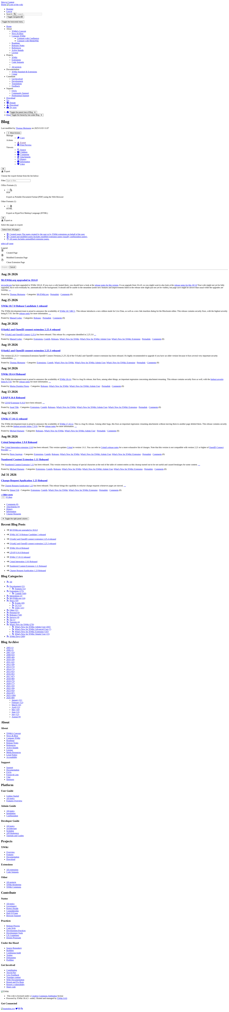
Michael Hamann (17, 431)
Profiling (10, 960)
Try (7, 100)
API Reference (12, 833)
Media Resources (13, 752)
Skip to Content (7, 2)
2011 (10, 662)
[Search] (15, 14)
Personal (15, 612)
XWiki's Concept (19, 31)
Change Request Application (17, 486)
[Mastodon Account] (8, 1008)
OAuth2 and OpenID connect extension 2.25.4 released (30, 329)
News (14, 601)
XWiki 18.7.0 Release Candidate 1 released (24, 306)
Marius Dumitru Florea (19, 386)
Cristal (14, 74)
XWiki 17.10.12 (66, 424)
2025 (11, 695)
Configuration (12, 816)
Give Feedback (12, 975)
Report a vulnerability (15, 984)
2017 (10, 676)
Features (20, 589)
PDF (8, 192)
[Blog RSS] (22, 1008)
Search (9, 14)
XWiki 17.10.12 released (14, 418)
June (15, 712)
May (15, 710)
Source (23, 150)
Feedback (16, 86)
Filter (3, 180)
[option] (117, 193)
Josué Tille (14, 407)
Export (23, 142)
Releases (37, 318)
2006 (10, 650)
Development (17, 81)
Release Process (13, 926)
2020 (10, 683)
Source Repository (14, 948)
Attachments (25, 157)
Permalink (54, 294)
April (16, 707)
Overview (10, 852)
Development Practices (16, 930)
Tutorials (15, 622)
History (23, 159)
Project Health (12, 908)
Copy (22, 138)
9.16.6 (22, 403)
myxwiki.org (6, 285)
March (16, 705)
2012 (10, 664)
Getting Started (12, 796)
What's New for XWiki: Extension (126, 339)
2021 (10, 686)
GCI (18, 605)
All (10, 582)
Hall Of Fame (12, 913)
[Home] (7, 112)
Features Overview (14, 801)
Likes (22, 164)
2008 (10, 655)
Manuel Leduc (16, 318)
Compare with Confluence (28, 38)
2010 (10, 659)
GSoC (19, 608)
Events (20, 603)
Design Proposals (13, 938)
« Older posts (7, 495)
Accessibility (11, 757)
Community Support (20, 93)
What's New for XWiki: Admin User (95, 339)
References (16, 48)
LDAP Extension (12, 403)
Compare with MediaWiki (28, 41)
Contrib (47, 339)
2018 (10, 679)
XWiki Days (17, 636)
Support (9, 767)
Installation (11, 813)
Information (25, 162)
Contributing (11, 970)
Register (9, 9)
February (17, 702)
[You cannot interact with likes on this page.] (3, 497)
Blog (8, 115)
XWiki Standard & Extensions (24, 72)
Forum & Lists (12, 775)
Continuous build (13, 953)
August (16, 717)
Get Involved (17, 79)
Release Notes (12, 743)
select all (4, 243)
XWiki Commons (13, 887)
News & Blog (17, 33)
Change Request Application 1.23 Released (24, 480)
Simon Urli (14, 490)
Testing (9, 955)
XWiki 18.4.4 (65, 379)
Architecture (11, 828)
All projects (16, 67)
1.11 (32, 464)
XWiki (14, 57)
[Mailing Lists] (19, 1008)
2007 (10, 652)
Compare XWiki (18, 36)
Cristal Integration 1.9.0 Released (19, 442)
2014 (10, 669)
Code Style (11, 928)
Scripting (10, 831)
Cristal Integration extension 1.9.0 (19, 447)
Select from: (10, 230)
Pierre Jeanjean (16, 454)
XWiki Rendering (13, 885)
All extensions (12, 870)
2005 (10, 648)
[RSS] (7, 582)
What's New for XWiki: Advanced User (33, 629)
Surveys (14, 617)
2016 (10, 674)
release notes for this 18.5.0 (185, 285)
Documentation (12, 770)
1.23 (31, 486)
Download (10, 98)
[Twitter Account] (16, 1008)
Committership (12, 911)
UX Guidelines (12, 935)
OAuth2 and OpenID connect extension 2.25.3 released (30, 350)
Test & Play (11, 972)
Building (10, 950)
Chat (8, 777)
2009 (10, 657)
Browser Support (13, 916)
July (15, 714)
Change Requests (13, 514)
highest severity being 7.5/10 (25, 426)
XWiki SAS (62, 998)
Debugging (11, 957)
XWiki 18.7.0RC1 (67, 311)
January (17, 700)
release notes (24, 313)
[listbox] (114, 199)
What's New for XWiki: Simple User (32, 634)
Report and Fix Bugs (15, 982)
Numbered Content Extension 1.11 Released (25, 459)
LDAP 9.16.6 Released (13, 397)
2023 (10, 690)
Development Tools (14, 933)
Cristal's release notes (110, 447)
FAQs (14, 91)
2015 (10, 671)
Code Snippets (18, 62)
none (11, 243)
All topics (10, 798)
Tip (12, 620)
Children (23, 152)
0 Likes (9, 497)
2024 (10, 693)
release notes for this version (106, 285)
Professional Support (20, 95)
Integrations (16, 596)
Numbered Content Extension (17, 464)
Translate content (13, 977)
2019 (10, 681)
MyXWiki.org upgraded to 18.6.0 (19, 280)
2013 (10, 667)
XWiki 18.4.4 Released (13, 374)
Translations (17, 84)
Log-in (9, 11)
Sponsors (10, 779)
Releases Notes (18, 45)
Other (14, 610)
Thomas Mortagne (23, 128)
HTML (9, 208)
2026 (10, 698)
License (15, 53)
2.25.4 (33, 334)
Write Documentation (15, 980)
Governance (11, 906)
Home (9, 26)
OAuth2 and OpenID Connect (17, 334)
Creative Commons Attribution (44, 996)
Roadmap (16, 43)
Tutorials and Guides (15, 836)
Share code (11, 987)
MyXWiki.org (43, 294)
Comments (24, 154)
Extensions (16, 60)
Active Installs (18, 50)
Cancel (12, 267)
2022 (10, 688)
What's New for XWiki (69, 339)
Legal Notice (11, 755)
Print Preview (26, 145)
